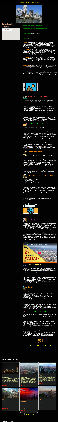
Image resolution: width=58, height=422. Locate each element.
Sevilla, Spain (41, 399)
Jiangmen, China (41, 374)
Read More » (5, 385)
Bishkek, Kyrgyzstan (5, 399)
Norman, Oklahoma (5, 376)
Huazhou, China (23, 401)
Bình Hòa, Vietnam (24, 376)
